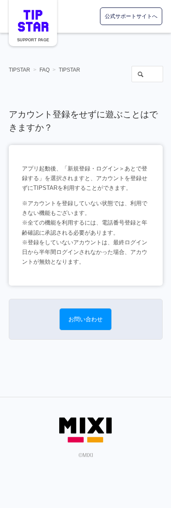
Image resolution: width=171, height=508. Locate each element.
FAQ (44, 70)
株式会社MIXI (85, 430)
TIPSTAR (33, 21)
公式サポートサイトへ (131, 16)
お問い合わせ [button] (85, 319)
